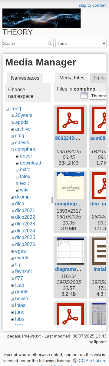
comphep (25, 149)
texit (24, 183)
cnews (22, 142)
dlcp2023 (25, 223)
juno (20, 311)
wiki (24, 189)
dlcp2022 (25, 217)
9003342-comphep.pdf (80, 138)
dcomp (22, 196)
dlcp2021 (25, 210)
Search (50, 43)
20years (23, 115)
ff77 (19, 278)
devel (26, 155)
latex (25, 176)
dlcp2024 (25, 230)
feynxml (23, 271)
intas (20, 305)
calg (19, 135)
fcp (18, 264)
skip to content (93, 5)
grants (21, 291)
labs (19, 318)
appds (21, 122)
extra (25, 169)
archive (23, 128)
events (22, 257)
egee (20, 251)
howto (21, 298)
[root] (15, 108)
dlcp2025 (25, 237)
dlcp (19, 203)
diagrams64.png (73, 269)
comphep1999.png (76, 203)
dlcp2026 (25, 244)
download (30, 162)
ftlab (19, 285)
